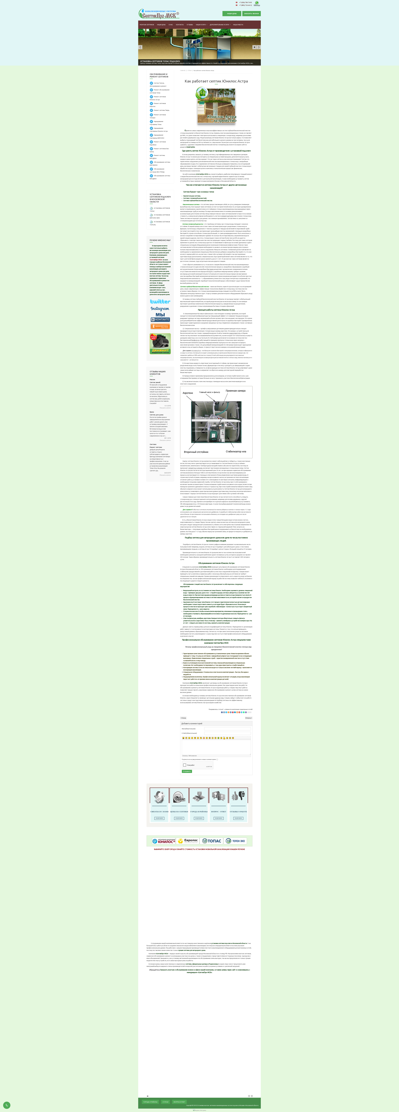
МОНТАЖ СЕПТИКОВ (147, 25)
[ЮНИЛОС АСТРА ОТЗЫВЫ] (164, 841)
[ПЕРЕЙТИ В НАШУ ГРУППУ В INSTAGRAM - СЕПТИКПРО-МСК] (160, 309)
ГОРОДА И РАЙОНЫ (150, 1104)
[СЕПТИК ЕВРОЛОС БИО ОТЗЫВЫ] (188, 841)
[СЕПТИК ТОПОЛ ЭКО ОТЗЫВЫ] (235, 841)
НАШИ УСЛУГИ (201, 25)
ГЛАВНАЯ (182, 70)
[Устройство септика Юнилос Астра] (216, 422)
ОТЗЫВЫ (190, 25)
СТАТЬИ (189, 70)
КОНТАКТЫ (180, 25)
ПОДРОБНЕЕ (159, 818)
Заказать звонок (251, 13)
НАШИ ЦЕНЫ (232, 13)
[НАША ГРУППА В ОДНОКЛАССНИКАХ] (160, 326)
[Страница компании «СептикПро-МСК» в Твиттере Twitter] (160, 301)
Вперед (248, 718)
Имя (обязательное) (188, 729)
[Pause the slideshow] (254, 47)
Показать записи (165, 408)
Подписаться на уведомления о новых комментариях (199, 759)
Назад (184, 718)
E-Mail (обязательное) (189, 733)
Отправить (187, 771)
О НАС (171, 25)
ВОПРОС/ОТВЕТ (179, 1104)
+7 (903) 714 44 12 (245, 5)
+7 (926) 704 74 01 (245, 2)
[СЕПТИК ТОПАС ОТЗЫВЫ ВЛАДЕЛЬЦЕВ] (211, 841)
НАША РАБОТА (238, 25)
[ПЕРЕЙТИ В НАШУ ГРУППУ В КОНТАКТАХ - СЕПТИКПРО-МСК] (160, 317)
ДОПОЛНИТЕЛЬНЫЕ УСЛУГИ (219, 25)
